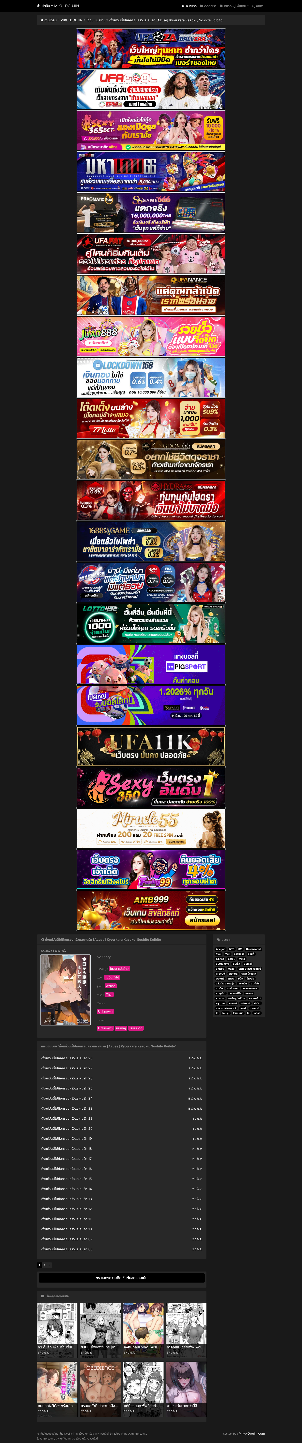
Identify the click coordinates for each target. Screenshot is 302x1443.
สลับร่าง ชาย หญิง (225, 983)
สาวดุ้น (219, 988)
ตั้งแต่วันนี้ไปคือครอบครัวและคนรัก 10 (66, 1229)
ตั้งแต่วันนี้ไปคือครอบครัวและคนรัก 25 (66, 1088)
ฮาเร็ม (257, 1003)
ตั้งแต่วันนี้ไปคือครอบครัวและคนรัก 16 (66, 1169)
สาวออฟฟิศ (235, 993)
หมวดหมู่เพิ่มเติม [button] (234, 6)
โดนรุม (225, 1013)
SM (240, 949)
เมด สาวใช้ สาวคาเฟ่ (226, 1008)
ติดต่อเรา (209, 6)
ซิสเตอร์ (220, 958)
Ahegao (220, 949)
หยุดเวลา (220, 1003)
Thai (109, 994)
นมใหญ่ (121, 1028)
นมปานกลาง (222, 963)
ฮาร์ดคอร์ (245, 1003)
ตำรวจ (242, 958)
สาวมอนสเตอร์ (249, 988)
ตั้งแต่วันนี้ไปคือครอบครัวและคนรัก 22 (66, 1118)
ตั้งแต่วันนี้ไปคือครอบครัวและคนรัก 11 (66, 1219)
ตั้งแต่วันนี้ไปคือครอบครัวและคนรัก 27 (66, 1068)
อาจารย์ (233, 1003)
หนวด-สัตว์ (255, 998)
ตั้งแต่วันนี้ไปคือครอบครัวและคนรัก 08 (66, 1249)
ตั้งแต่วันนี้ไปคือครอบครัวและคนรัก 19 (66, 1138)
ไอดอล (257, 1013)
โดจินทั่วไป (112, 977)
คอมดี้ (251, 954)
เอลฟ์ (243, 1008)
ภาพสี (231, 978)
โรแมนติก (136, 1028)
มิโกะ (240, 978)
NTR (231, 949)
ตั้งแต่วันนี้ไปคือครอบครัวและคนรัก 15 (66, 1179)
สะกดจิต (243, 983)
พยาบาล (233, 973)
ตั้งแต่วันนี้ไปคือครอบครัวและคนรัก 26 (66, 1078)
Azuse (110, 986)
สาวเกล (249, 993)
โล (248, 1013)
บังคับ (231, 968)
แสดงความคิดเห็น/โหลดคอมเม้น (124, 1278)
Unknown (105, 1011)
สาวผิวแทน (233, 988)
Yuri (227, 954)
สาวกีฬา (255, 983)
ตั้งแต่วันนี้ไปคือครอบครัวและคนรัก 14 (66, 1189)
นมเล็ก (236, 963)
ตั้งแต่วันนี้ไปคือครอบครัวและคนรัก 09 (66, 1239)
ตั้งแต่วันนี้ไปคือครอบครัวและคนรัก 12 (66, 1209)
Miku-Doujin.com (252, 1433)
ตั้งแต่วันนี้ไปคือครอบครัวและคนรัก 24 (66, 1098)
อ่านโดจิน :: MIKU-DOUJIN (58, 6)
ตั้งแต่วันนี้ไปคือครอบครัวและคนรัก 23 (66, 1108)
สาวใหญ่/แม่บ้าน (236, 998)
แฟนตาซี (254, 1008)
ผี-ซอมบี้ (220, 973)
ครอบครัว (239, 954)
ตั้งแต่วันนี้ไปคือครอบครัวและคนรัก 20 (66, 1128)
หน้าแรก (191, 6)
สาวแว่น (220, 998)
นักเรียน (220, 968)
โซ (217, 1013)
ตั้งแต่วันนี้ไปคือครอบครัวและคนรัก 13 (66, 1199)
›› (49, 1265)
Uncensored (253, 949)
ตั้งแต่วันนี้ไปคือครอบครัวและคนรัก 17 (66, 1159)
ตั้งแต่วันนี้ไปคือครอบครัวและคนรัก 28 (66, 1058)
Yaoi (218, 954)
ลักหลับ (250, 978)
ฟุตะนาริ (220, 978)
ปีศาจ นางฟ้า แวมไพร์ (250, 968)
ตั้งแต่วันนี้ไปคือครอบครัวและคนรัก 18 (66, 1149)
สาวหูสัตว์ (220, 993)
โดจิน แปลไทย (119, 969)
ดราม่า (231, 958)
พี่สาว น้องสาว (248, 973)
